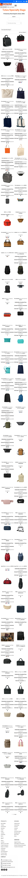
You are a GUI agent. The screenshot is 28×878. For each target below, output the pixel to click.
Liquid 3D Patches (5, 105)
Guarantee (3, 848)
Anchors (16, 826)
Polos (2, 831)
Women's (3, 828)
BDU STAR (16, 834)
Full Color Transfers (5, 58)
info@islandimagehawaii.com (8, 867)
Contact (2, 842)
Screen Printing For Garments (7, 54)
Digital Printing (17, 842)
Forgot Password (4, 845)
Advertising (16, 825)
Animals (16, 828)
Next (15, 814)
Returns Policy (4, 854)
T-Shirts (2, 825)
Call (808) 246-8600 (6, 863)
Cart (25, 1)
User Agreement (4, 851)
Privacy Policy (4, 853)
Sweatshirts (3, 826)
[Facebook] (2, 870)
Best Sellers (3, 823)
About (2, 840)
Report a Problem (4, 846)
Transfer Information (18, 846)
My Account (19, 1)
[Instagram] (6, 870)
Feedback (3, 850)
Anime (15, 829)
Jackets (2, 832)
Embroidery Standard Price (7, 51)
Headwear (3, 834)
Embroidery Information (19, 843)
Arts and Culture (17, 831)
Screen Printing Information (20, 845)
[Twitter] (4, 870)
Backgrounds (17, 832)
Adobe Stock (17, 823)
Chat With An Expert (6, 865)
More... (2, 836)
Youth (2, 829)
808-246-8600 (4, 7)
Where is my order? (5, 843)
